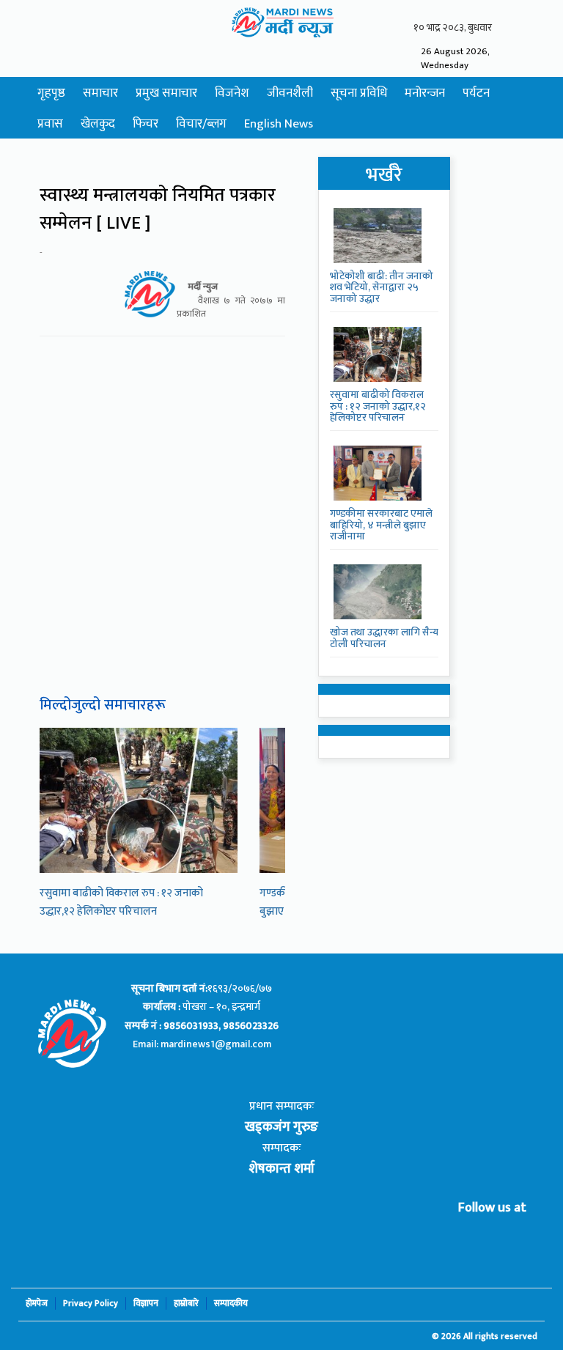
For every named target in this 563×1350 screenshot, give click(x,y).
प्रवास (50, 124)
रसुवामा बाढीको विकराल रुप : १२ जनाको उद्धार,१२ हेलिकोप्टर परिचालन (121, 902)
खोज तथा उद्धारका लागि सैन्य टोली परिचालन (384, 638)
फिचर (145, 124)
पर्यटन (476, 93)
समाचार (100, 93)
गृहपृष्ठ (51, 93)
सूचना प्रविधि (359, 93)
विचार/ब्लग (201, 124)
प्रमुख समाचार (166, 93)
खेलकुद (98, 124)
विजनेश (232, 93)
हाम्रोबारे (186, 1303)
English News (278, 124)
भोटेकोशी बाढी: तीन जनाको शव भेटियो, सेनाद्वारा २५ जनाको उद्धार (381, 287)
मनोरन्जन (425, 93)
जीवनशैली (290, 93)
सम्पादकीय (231, 1303)
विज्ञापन (145, 1303)
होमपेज (37, 1303)
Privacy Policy (90, 1303)
